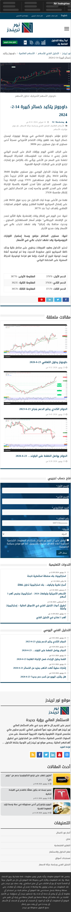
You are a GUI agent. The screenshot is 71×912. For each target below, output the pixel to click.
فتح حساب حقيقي (52, 15)
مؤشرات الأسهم (60, 129)
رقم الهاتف (62, 518)
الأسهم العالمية (27, 53)
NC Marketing (58, 122)
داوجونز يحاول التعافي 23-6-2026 (48, 362)
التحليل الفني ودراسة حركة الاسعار (34, 126)
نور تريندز (66, 53)
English (64, 15)
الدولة (65, 529)
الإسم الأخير (62, 497)
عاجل (68, 839)
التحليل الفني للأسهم (48, 53)
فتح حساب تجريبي (37, 15)
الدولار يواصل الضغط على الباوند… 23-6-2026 (41, 455)
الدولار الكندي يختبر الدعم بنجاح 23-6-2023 (43, 409)
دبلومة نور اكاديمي (22, 15)
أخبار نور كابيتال (63, 833)
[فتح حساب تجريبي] (35, 43)
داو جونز (16, 126)
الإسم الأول (62, 486)
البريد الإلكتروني (60, 508)
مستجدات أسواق (62, 858)
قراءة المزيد (65, 747)
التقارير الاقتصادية (62, 845)
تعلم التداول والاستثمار (59, 852)
